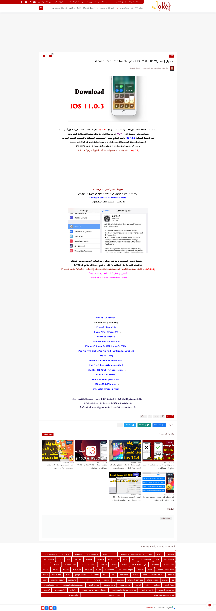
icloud (68, 575)
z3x (147, 585)
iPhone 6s (101, 337)
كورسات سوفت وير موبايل (163, 595)
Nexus (124, 564)
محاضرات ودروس (115, 595)
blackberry (124, 575)
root (81, 580)
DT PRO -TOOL (50, 554)
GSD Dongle (146, 559)
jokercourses (118, 580)
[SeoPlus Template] (173, 607)
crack (105, 575)
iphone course (152, 580)
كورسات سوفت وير (44, 2)
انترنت (138, 585)
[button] (159, 425)
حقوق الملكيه (59, 2)
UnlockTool (109, 570)
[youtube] (34, 2)
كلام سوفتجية (60, 590)
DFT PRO (66, 554)
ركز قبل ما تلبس (147, 590)
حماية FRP (139, 8)
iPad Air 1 (100, 375)
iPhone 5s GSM (103, 346)
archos (135, 575)
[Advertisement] (108, 32)
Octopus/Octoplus (88, 564)
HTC (134, 559)
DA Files (78, 554)
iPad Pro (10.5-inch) (87, 351)
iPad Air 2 (94, 361)
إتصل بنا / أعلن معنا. (119, 2)
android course (157, 575)
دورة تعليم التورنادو (166, 590)
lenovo (106, 580)
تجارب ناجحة (94, 585)
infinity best (56, 575)
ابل (171, 56)
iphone (143, 416)
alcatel (45, 570)
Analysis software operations (132, 554)
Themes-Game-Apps (165, 570)
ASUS (159, 554)
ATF (150, 554)
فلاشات (73, 590)
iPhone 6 (111, 337)
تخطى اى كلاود (75, 8)
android (171, 575)
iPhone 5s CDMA (118, 346)
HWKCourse (113, 559)
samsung (72, 580)
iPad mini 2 (111, 375)
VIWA (98, 570)
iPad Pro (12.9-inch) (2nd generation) (116, 351)
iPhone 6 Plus (113, 342)
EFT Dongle (169, 559)
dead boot (94, 575)
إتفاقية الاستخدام (73, 2)
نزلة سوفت (73, 595)
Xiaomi (65, 570)
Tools (150, 570)
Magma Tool (169, 564)
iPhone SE (90, 346)
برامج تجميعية (109, 585)
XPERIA (88, 570)
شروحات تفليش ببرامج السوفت (94, 590)
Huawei (89, 559)
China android (92, 554)
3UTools (170, 554)
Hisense (100, 559)
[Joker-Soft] (161, 6)
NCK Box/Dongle (139, 564)
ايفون (156, 416)
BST (114, 554)
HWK (125, 559)
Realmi (57, 564)
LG (68, 559)
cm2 (113, 575)
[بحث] (41, 8)
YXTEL (56, 570)
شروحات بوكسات (107, 8)
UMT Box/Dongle (125, 570)
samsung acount (57, 580)
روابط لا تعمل (87, 2)
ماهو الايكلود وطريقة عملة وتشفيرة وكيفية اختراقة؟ (102, 151)
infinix (45, 575)
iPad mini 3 (116, 361)
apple (145, 575)
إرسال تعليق (166, 518)
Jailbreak (78, 559)
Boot (105, 554)
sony (45, 580)
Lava (60, 559)
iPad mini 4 (105, 361)
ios (150, 416)
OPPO (104, 564)
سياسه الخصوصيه (101, 2)
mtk (88, 580)
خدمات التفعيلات (134, 2)
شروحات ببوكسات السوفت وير (124, 590)
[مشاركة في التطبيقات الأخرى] (120, 425)
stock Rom (169, 585)
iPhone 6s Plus (99, 342)
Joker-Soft (150, 608)
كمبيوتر (47, 590)
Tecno (46, 564)
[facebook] (30, 2)
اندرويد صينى (125, 585)
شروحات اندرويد (126, 8)
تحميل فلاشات (89, 8)
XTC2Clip (77, 570)
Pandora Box (70, 564)
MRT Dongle (49, 559)
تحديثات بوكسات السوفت (73, 585)
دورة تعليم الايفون (51, 585)
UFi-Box (140, 570)
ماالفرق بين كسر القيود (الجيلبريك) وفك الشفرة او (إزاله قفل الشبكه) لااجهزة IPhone (103, 269)
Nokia (114, 564)
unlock (157, 585)
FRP (158, 559)
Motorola (155, 564)
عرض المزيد (48, 434)
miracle (97, 580)
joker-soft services (135, 580)
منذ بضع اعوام (168, 462)
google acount (80, 575)
